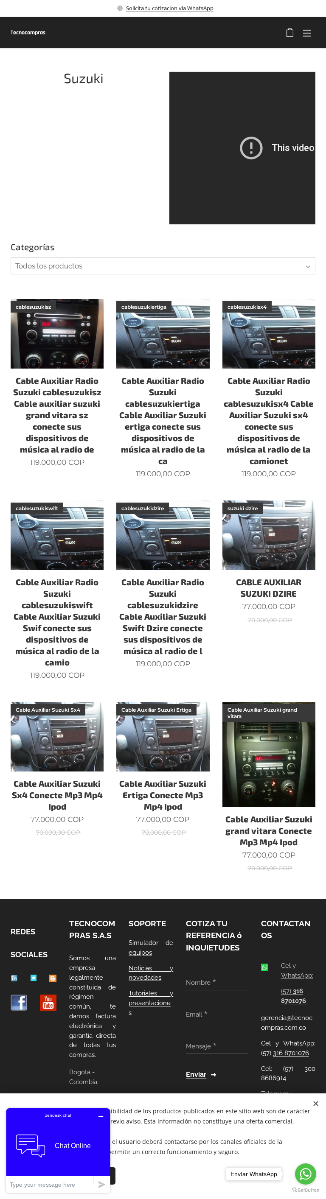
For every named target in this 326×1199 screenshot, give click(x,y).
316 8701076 (291, 1053)
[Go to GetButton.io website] (305, 1190)
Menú (306, 32)
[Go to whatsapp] (305, 1174)
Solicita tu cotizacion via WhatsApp (170, 8)
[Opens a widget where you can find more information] (58, 1150)
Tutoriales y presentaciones (151, 1003)
